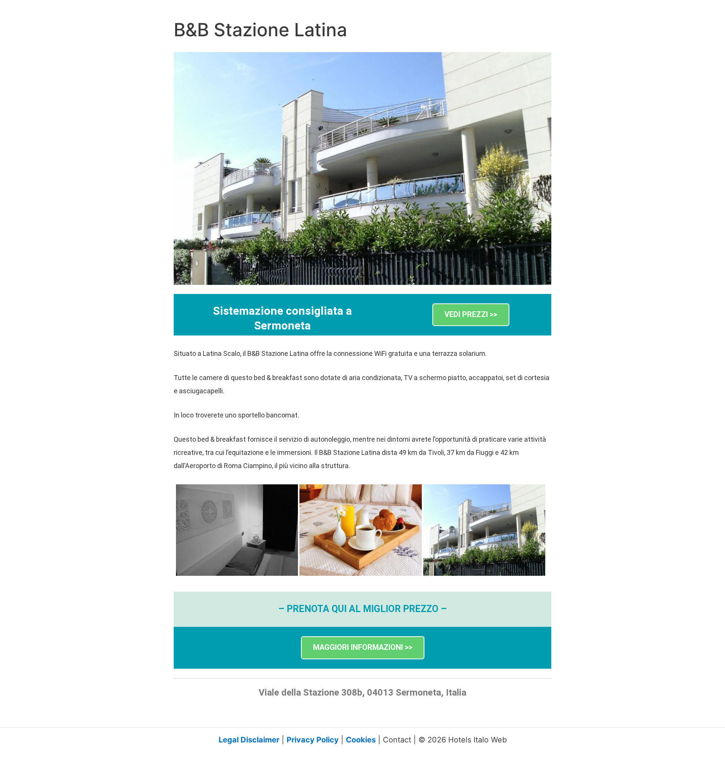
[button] (470, 314)
